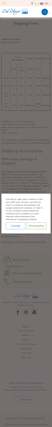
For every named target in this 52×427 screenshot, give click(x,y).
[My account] (32, 3)
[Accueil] (15, 12)
